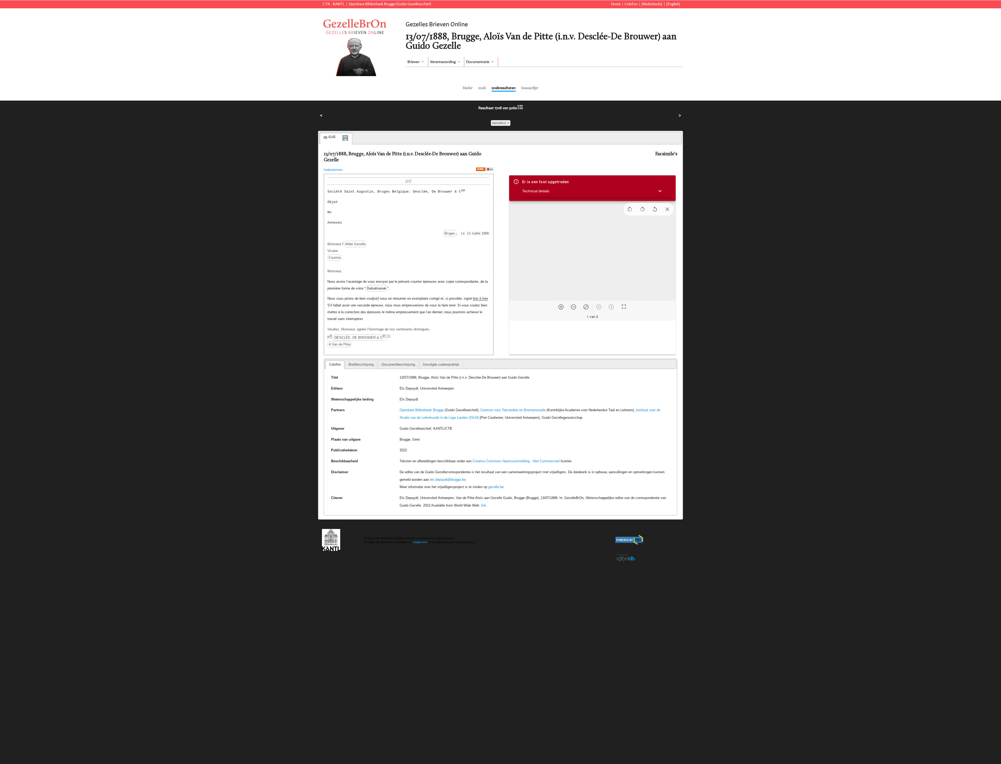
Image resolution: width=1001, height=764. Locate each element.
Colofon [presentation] (335, 364)
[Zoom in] (561, 307)
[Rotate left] (642, 209)
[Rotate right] (630, 209)
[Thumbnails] (592, 338)
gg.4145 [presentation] (329, 137)
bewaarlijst (529, 88)
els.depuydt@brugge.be (448, 480)
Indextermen (333, 170)
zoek (482, 88)
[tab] (336, 138)
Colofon (631, 4)
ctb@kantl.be (420, 542)
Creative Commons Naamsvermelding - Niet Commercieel (516, 461)
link (483, 505)
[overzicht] (520, 108)
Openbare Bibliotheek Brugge (422, 410)
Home (616, 4)
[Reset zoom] (586, 307)
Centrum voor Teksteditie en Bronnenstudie (513, 410)
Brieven (413, 62)
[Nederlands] (652, 4)
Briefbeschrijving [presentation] (361, 364)
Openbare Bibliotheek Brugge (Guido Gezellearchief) (390, 4)
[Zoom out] (573, 307)
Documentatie (477, 62)
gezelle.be (496, 487)
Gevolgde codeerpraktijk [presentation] (441, 364)
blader (468, 88)
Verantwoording (443, 62)
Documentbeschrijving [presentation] (398, 364)
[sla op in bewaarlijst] (345, 142)
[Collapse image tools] (667, 209)
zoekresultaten (504, 88)
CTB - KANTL (334, 4)
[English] (673, 4)
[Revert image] (655, 209)
